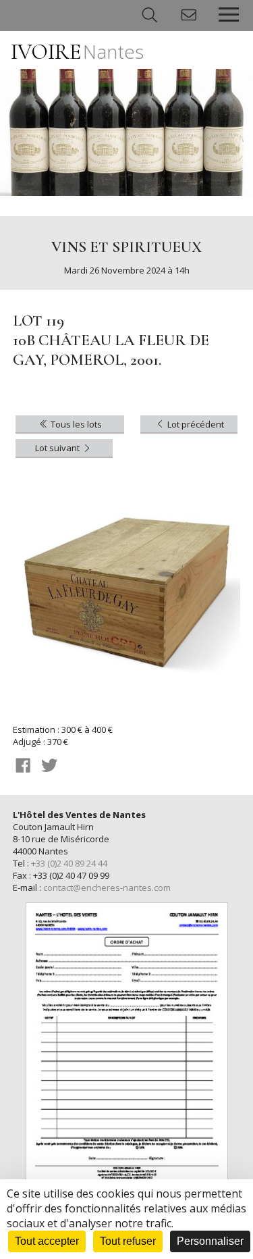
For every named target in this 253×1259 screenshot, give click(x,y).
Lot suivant (58, 448)
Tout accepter (47, 1241)
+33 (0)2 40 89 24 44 (69, 863)
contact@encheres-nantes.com (107, 887)
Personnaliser (210, 1241)
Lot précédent (194, 424)
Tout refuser (128, 1241)
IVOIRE (77, 51)
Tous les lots (75, 424)
